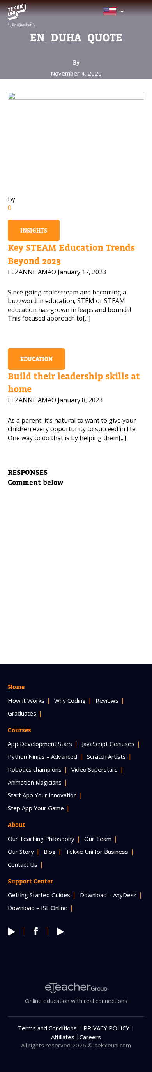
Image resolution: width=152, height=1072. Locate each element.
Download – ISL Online (37, 908)
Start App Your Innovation (42, 795)
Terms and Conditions (47, 1028)
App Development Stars (40, 744)
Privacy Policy (106, 1028)
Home (16, 686)
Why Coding (70, 700)
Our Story (21, 851)
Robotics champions (35, 769)
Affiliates (62, 1037)
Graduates (22, 713)
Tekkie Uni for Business (96, 851)
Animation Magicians (35, 782)
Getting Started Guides (39, 895)
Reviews (106, 700)
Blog (50, 851)
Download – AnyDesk (108, 895)
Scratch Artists (106, 756)
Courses (19, 729)
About (16, 824)
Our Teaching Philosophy (41, 839)
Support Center (30, 881)
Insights (33, 230)
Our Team (97, 839)
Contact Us (22, 864)
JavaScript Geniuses (108, 744)
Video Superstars (94, 769)
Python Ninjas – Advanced (42, 756)
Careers (90, 1037)
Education (36, 359)
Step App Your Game (36, 808)
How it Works (26, 700)
